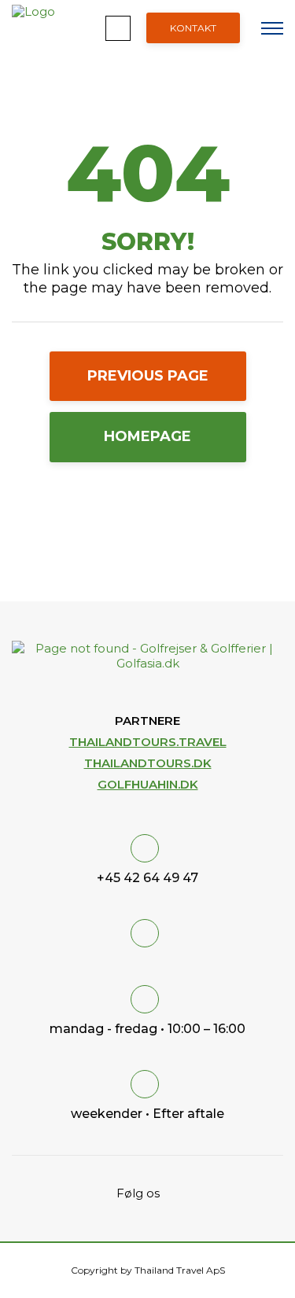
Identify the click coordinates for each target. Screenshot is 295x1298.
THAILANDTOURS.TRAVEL (148, 741)
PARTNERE (147, 720)
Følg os (141, 1193)
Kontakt (193, 28)
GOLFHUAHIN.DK (148, 784)
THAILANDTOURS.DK (148, 763)
